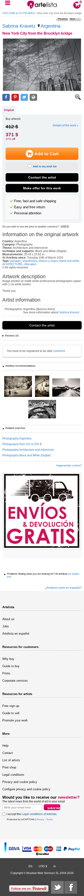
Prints (6, 673)
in (54, 866)
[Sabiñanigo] (18, 387)
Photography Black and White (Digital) (26, 455)
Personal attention (27, 213)
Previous (62, 19)
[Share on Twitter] (24, 97)
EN (30, 866)
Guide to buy (11, 666)
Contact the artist (42, 177)
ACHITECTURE (12, 264)
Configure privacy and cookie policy (26, 789)
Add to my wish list (45, 166)
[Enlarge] (78, 99)
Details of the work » (65, 125)
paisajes (15, 261)
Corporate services (15, 680)
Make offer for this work (42, 188)
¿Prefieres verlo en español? (63, 587)
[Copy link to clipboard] (33, 97)
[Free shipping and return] (41, 511)
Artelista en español (15, 633)
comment (59, 351)
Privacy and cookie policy (19, 782)
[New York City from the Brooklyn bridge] (42, 65)
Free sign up (10, 706)
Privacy (40, 819)
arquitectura (30, 261)
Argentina (50, 26)
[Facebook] (70, 887)
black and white (69, 261)
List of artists (11, 760)
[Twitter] (57, 887)
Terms (49, 819)
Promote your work (15, 720)
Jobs (5, 626)
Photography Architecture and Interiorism (28, 449)
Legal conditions (13, 774)
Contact (7, 753)
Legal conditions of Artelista (39, 814)
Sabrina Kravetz (18, 26)
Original (9, 110)
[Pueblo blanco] (66, 388)
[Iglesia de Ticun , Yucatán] (42, 409)
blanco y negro (48, 261)
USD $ (64, 226)
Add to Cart (46, 153)
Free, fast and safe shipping (35, 201)
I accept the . (32, 814)
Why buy (8, 659)
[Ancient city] (42, 386)
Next (72, 19)
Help (5, 745)
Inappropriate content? (69, 465)
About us (8, 619)
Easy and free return (29, 207)
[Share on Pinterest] (15, 97)
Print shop (9, 767)
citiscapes (30, 264)
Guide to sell (10, 713)
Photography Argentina (17, 438)
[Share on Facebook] (6, 97)
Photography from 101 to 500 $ (22, 444)
